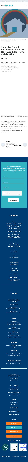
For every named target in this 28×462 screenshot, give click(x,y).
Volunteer (14, 386)
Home (2, 39)
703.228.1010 (14, 264)
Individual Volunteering (14, 392)
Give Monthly (14, 402)
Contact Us (14, 436)
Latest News (7, 39)
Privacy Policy (16, 456)
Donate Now (14, 431)
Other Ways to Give (14, 411)
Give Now (14, 404)
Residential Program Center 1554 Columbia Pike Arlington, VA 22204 (14, 234)
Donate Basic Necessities (14, 408)
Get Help (14, 427)
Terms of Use (23, 456)
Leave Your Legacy (14, 414)
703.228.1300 (14, 277)
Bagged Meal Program (14, 395)
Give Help (14, 423)
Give (14, 400)
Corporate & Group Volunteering (14, 388)
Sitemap (14, 419)
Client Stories (14, 378)
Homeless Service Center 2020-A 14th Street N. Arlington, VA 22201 (14, 225)
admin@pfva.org (14, 257)
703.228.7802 (14, 270)
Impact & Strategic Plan (14, 375)
